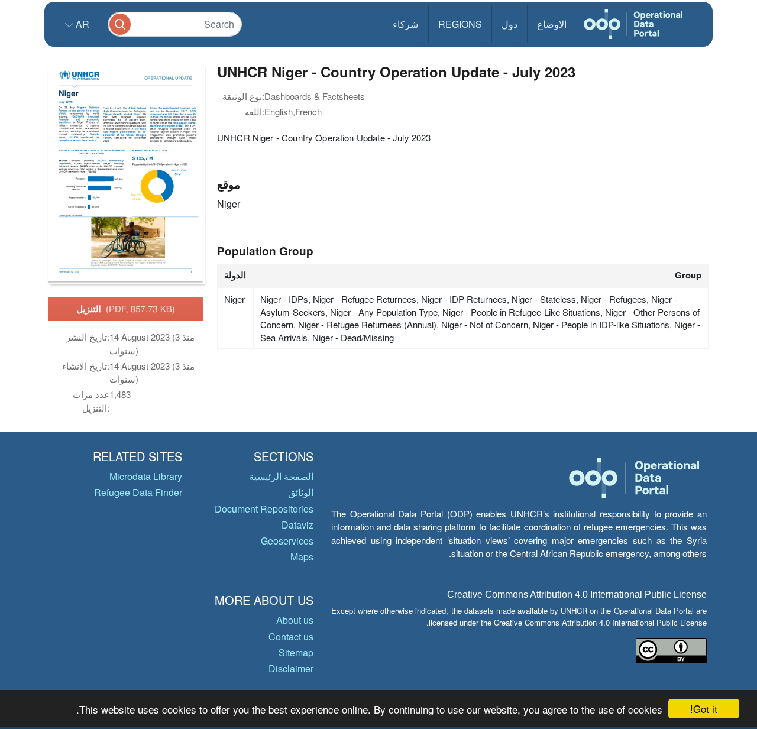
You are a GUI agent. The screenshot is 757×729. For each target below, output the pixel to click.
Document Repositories (264, 509)
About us (294, 620)
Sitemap (296, 652)
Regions (460, 24)
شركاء (405, 24)
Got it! (703, 708)
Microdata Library (145, 476)
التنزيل (125, 308)
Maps (301, 556)
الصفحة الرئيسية (281, 476)
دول (509, 24)
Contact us (290, 636)
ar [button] (81, 24)
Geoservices (287, 540)
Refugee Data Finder (138, 492)
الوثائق (300, 492)
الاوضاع (552, 24)
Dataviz (297, 525)
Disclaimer (290, 668)
